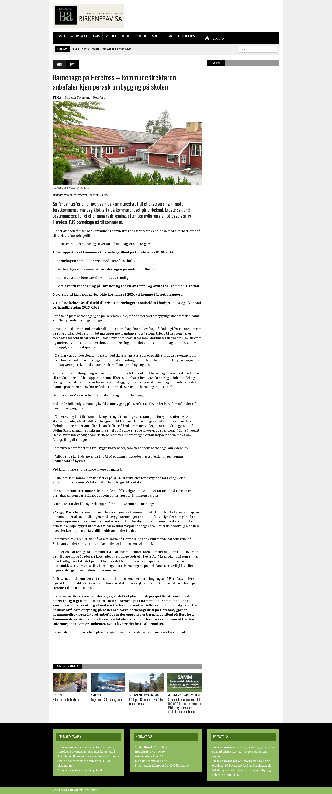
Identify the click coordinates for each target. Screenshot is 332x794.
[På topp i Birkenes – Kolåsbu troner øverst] (146, 689)
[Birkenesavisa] (88, 16)
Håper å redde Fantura (66, 699)
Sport (156, 36)
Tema (169, 36)
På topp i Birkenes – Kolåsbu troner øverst (146, 701)
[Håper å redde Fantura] (70, 689)
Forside (60, 36)
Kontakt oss (186, 36)
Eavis (96, 36)
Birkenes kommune (77, 97)
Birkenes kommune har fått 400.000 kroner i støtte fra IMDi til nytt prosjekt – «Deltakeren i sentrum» (184, 705)
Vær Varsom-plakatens (252, 751)
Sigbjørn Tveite (77, 195)
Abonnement (79, 36)
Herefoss (99, 97)
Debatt (126, 36)
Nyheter (110, 36)
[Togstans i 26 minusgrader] (108, 689)
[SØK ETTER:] (258, 49)
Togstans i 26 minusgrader (107, 699)
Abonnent (135, 695)
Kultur (141, 36)
